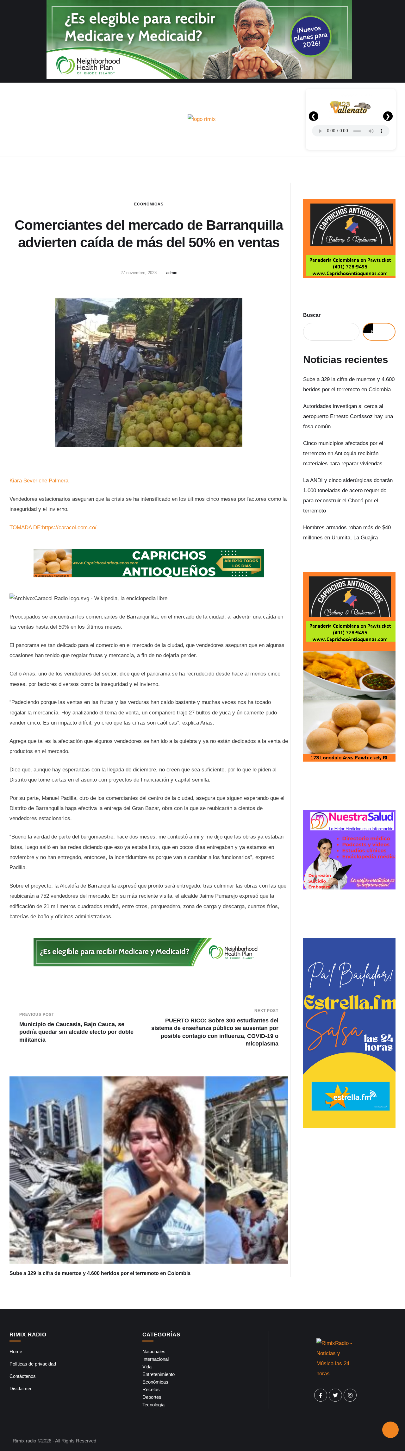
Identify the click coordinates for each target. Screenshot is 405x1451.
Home (15, 1351)
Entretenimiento (158, 1374)
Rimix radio (24, 1440)
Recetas (151, 1389)
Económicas (149, 204)
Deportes (151, 1397)
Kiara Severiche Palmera (38, 481)
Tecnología (153, 1404)
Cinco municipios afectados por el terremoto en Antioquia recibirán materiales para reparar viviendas (343, 453)
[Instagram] (350, 1395)
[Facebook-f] (320, 1395)
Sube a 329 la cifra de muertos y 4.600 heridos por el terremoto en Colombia (99, 1273)
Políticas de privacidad (32, 1363)
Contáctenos (22, 1376)
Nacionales (153, 1351)
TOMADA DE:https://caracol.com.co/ (53, 527)
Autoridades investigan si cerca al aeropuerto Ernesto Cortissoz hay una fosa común (348, 416)
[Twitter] (335, 1395)
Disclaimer (20, 1388)
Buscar (312, 315)
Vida (147, 1366)
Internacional (155, 1359)
